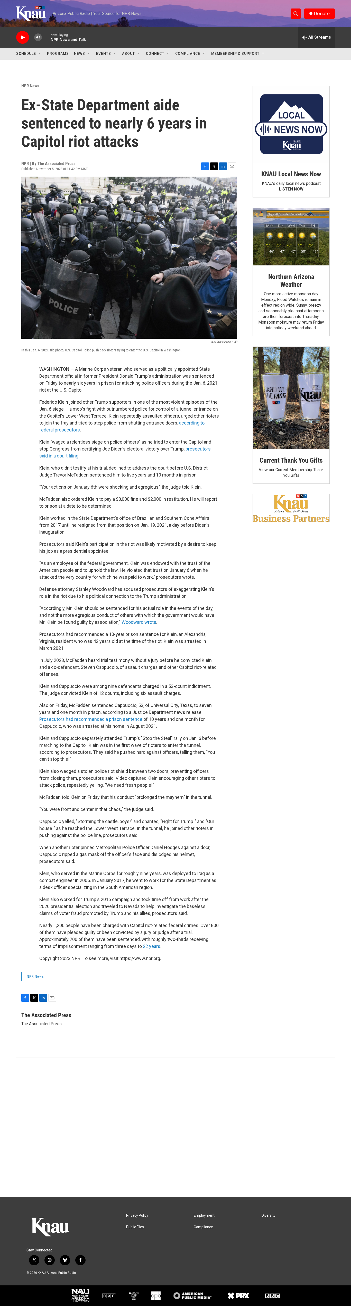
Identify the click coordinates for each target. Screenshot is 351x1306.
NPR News (30, 85)
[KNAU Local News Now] (291, 124)
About (128, 53)
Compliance (187, 53)
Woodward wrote (139, 622)
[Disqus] (175, 1127)
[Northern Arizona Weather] (291, 237)
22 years (151, 946)
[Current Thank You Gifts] (291, 398)
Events (103, 53)
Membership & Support (235, 53)
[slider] (46, 37)
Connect (155, 53)
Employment (204, 1215)
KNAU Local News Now (291, 174)
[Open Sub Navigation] (40, 53)
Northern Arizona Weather (291, 280)
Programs (58, 53)
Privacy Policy (137, 1215)
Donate (322, 13)
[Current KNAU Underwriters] (291, 508)
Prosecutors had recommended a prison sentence (90, 719)
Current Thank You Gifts (291, 460)
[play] (23, 37)
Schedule (26, 53)
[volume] (38, 37)
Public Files (135, 1227)
